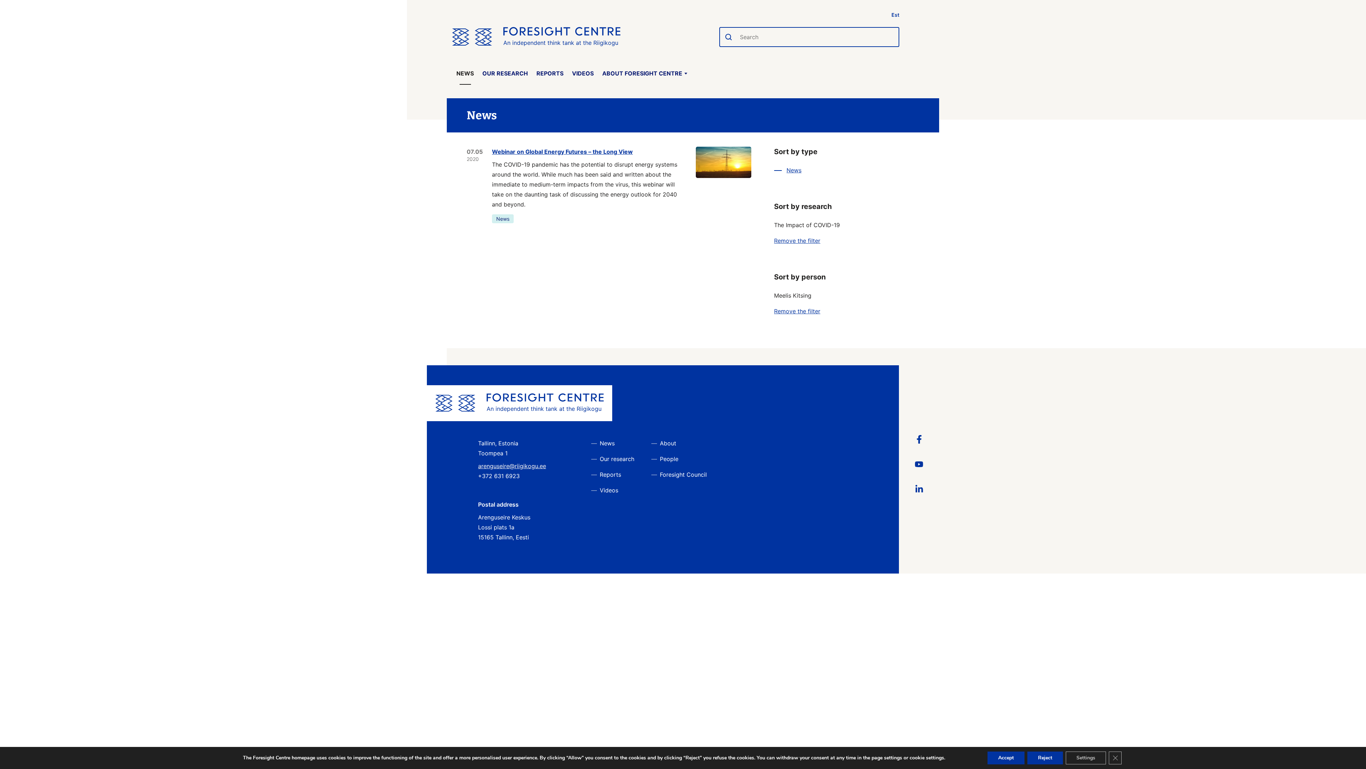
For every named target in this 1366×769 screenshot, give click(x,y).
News (465, 73)
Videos (583, 73)
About (668, 443)
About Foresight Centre (642, 73)
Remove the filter (797, 240)
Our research (617, 458)
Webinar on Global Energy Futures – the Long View (562, 151)
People (669, 458)
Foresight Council (683, 474)
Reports (549, 73)
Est (895, 15)
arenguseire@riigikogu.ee (512, 466)
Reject (1045, 757)
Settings (1085, 757)
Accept (1006, 757)
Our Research (505, 73)
